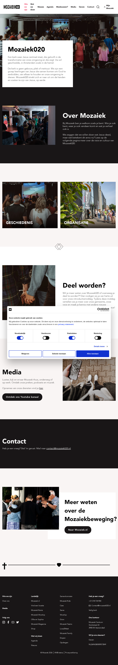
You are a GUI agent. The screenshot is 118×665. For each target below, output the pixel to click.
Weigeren (25, 354)
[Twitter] (17, 622)
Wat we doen (32, 7)
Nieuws (41, 7)
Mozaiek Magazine (38, 624)
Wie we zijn (26, 7)
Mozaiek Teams (66, 624)
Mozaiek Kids (65, 601)
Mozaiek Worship (38, 615)
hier (41, 388)
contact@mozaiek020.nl (58, 448)
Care (62, 605)
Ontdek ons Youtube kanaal (22, 397)
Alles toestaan (92, 354)
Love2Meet (64, 628)
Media (73, 7)
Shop (33, 628)
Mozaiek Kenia (37, 610)
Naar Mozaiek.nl (78, 529)
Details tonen (99, 346)
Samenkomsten (66, 596)
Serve (62, 610)
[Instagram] (3, 622)
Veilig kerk (93, 610)
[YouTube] (13, 622)
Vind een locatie (37, 605)
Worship (63, 615)
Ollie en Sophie (37, 619)
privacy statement (66, 324)
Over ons (5, 601)
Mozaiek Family (66, 633)
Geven (81, 7)
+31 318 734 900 (95, 601)
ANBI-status (58, 652)
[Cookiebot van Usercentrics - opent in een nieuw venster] (99, 309)
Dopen (63, 638)
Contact (90, 7)
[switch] (46, 338)
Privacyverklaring (71, 652)
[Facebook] (8, 622)
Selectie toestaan (59, 354)
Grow (62, 619)
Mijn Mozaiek (110, 7)
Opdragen (64, 642)
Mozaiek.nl (35, 601)
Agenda (50, 7)
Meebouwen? (62, 7)
